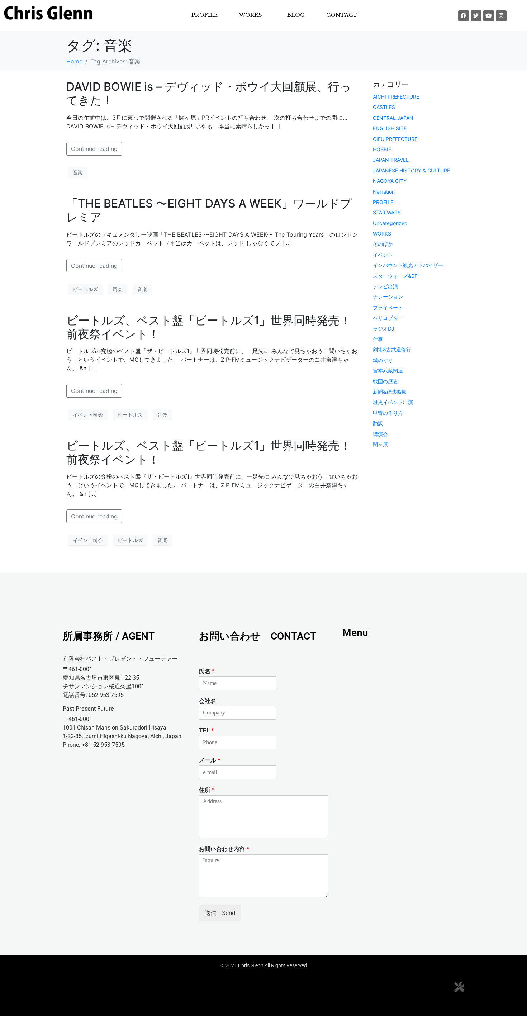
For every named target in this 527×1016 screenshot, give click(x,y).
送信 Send (220, 912)
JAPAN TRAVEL (391, 160)
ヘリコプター (388, 318)
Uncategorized (390, 223)
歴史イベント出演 (393, 402)
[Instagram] (501, 15)
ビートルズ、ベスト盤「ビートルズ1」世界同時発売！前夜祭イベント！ (208, 327)
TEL (206, 730)
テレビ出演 (385, 286)
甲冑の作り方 (388, 413)
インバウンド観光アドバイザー (408, 265)
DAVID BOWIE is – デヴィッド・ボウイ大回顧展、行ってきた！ (208, 93)
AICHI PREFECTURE (396, 97)
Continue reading (94, 148)
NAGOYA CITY (390, 181)
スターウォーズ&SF (395, 276)
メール (209, 760)
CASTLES (384, 107)
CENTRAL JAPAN (393, 118)
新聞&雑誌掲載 (389, 392)
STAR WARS (387, 212)
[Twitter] (476, 15)
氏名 (207, 671)
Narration (384, 192)
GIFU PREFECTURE (395, 139)
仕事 (378, 339)
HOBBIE (382, 149)
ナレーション (388, 297)
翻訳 (378, 423)
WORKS (382, 234)
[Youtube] (488, 15)
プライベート (388, 307)
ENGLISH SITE (390, 128)
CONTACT (341, 14)
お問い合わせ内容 (224, 849)
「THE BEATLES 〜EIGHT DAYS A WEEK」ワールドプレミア (209, 210)
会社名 (207, 700)
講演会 (380, 434)
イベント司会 (88, 415)
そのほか (383, 244)
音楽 (78, 172)
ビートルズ (85, 289)
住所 (207, 789)
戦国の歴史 (385, 381)
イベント (383, 255)
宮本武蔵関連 (388, 370)
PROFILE (204, 14)
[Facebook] (463, 15)
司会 (118, 289)
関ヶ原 (380, 444)
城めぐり (383, 360)
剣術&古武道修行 (392, 349)
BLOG (296, 14)
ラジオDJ (383, 329)
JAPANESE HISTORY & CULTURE (411, 170)
